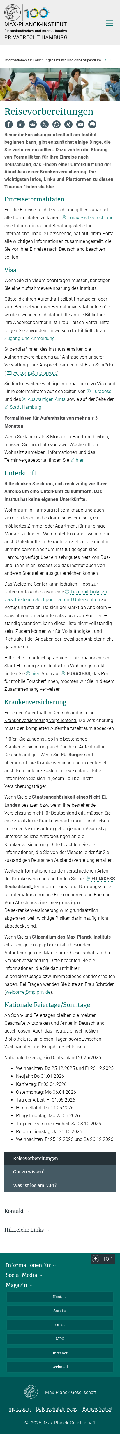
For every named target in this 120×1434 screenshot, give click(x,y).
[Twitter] (44, 124)
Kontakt (60, 1297)
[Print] (92, 124)
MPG (60, 1339)
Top (107, 1259)
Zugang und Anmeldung (29, 338)
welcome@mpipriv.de (35, 373)
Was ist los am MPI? (35, 1185)
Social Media (22, 1275)
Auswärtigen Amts (47, 399)
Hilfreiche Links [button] (24, 1230)
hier (35, 673)
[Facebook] (8, 124)
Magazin (17, 1285)
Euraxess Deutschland (91, 217)
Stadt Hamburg (25, 407)
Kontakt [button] (14, 1211)
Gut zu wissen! (29, 1172)
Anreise (60, 1310)
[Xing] (68, 124)
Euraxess (101, 391)
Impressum (19, 1409)
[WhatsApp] (56, 124)
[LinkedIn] (20, 124)
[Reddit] (32, 124)
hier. (80, 460)
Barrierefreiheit (97, 1409)
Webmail (60, 1367)
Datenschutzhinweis (56, 1409)
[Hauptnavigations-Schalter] (109, 23)
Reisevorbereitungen (35, 1158)
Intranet (60, 1353)
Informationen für (29, 1265)
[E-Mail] (80, 124)
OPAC (60, 1325)
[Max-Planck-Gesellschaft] (34, 1392)
